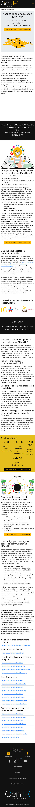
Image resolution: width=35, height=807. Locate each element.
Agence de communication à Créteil (13, 653)
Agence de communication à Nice (12, 694)
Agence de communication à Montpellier (14, 701)
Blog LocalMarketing (17, 784)
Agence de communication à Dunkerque (14, 673)
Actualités (17, 772)
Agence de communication (7, 9)
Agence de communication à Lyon (12, 687)
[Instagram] (15, 761)
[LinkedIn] (20, 761)
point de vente (7, 393)
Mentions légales (10, 804)
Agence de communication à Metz (12, 663)
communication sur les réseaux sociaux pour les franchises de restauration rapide (17, 264)
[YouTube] (25, 761)
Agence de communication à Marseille (14, 684)
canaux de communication (15, 357)
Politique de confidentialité (22, 804)
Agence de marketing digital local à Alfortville (16, 645)
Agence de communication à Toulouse (14, 690)
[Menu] (33, 4)
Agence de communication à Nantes (13, 697)
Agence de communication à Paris (12, 680)
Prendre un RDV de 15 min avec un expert (17, 29)
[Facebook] (9, 761)
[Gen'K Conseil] (9, 4)
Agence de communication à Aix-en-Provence (16, 669)
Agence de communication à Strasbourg (14, 704)
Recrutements (17, 767)
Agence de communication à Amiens (13, 666)
